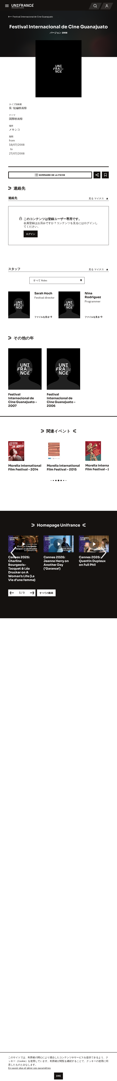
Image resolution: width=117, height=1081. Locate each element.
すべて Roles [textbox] (40, 280)
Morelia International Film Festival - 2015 (63, 467)
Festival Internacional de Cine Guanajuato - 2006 (61, 400)
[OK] (58, 1075)
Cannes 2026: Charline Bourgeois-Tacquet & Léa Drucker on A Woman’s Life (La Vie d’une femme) (21, 568)
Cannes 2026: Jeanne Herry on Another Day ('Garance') (56, 563)
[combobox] (57, 280)
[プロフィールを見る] (107, 6)
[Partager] (97, 175)
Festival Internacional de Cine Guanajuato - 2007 (22, 400)
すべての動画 (46, 592)
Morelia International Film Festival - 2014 (24, 467)
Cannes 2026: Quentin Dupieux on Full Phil (92, 561)
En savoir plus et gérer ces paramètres (29, 1067)
